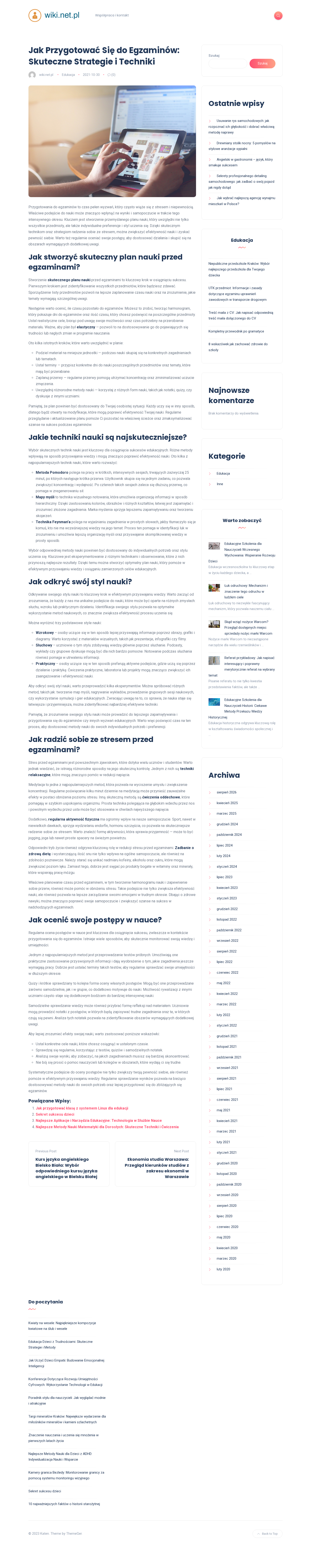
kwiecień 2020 (227, 1248)
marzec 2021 (226, 1131)
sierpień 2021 (227, 1078)
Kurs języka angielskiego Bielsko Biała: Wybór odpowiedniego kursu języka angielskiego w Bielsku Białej (66, 1167)
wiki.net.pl (46, 75)
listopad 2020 (227, 1174)
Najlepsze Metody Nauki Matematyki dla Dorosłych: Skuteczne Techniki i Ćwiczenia (107, 1127)
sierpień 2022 (227, 951)
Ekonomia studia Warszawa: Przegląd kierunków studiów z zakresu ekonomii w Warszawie (157, 1167)
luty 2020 (223, 1269)
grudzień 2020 (227, 1163)
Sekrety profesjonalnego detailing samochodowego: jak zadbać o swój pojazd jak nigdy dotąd (241, 182)
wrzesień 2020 (227, 1195)
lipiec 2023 (224, 877)
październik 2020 (229, 1184)
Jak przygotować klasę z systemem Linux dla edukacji (82, 1108)
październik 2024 (229, 835)
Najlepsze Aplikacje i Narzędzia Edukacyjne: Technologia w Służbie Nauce (99, 1120)
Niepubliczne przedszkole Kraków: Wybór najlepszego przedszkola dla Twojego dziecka (239, 269)
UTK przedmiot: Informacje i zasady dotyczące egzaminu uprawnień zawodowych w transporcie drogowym (238, 294)
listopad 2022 (227, 919)
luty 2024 (223, 856)
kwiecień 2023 (227, 888)
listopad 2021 (227, 1047)
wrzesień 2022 (227, 941)
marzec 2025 (226, 813)
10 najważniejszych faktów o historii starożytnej (64, 1504)
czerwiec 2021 (227, 1100)
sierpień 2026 (227, 792)
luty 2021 (223, 1142)
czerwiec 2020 (227, 1227)
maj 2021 (223, 1110)
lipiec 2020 (224, 1216)
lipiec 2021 (224, 1089)
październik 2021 (229, 1057)
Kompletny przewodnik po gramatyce (236, 331)
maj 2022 (223, 983)
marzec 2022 (226, 1004)
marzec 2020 (226, 1258)
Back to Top (270, 1533)
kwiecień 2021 (227, 1121)
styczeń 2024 (227, 867)
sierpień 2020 (227, 1206)
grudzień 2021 (227, 1036)
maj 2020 (223, 1237)
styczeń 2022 (227, 1025)
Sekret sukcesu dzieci (55, 1114)
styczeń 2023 (227, 898)
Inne (220, 484)
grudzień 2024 (227, 824)
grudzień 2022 (227, 909)
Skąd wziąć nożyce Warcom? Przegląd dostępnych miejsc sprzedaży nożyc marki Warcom (248, 628)
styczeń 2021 (227, 1153)
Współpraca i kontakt (112, 15)
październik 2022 (229, 930)
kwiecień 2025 (227, 803)
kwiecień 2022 (227, 994)
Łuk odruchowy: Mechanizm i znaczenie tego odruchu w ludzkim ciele (246, 591)
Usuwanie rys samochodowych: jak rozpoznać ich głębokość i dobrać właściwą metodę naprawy (241, 126)
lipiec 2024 (224, 845)
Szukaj (214, 56)
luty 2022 (223, 1015)
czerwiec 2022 (227, 972)
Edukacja (68, 75)
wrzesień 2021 (227, 1068)
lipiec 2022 (224, 962)
